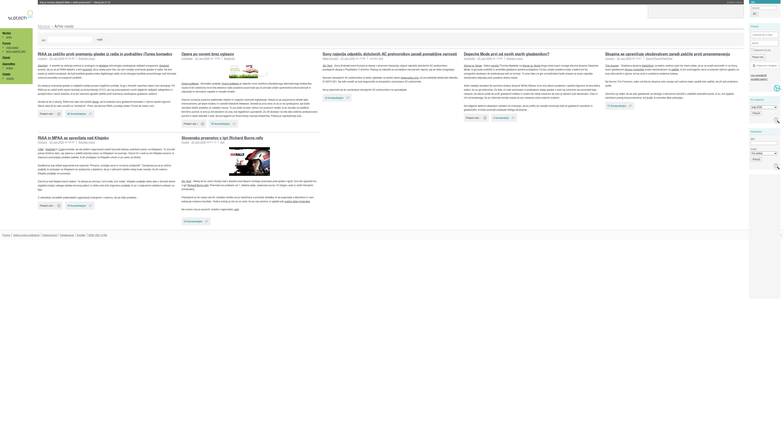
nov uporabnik (759, 75)
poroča (495, 65)
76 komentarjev (220, 124)
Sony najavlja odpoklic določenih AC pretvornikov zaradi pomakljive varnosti (390, 54)
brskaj (9, 67)
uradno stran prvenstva (297, 201)
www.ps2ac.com (410, 77)
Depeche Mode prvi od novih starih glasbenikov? (506, 54)
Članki (6, 57)
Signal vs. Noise (473, 65)
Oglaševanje (67, 235)
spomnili (87, 69)
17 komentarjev (616, 106)
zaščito (675, 69)
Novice (6, 33)
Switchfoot (647, 65)
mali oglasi (12, 47)
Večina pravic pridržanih (26, 235)
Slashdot (43, 65)
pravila (10, 78)
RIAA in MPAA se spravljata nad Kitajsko (73, 137)
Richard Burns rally (197, 185)
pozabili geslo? (759, 79)
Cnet (61, 149)
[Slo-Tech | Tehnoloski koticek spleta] (21, 16)
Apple (95, 101)
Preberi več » (47, 113)
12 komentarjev (334, 98)
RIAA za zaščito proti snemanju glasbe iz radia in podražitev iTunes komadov (105, 54)
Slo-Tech (327, 65)
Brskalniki (229, 58)
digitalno (104, 65)
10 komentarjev (76, 205)
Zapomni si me (762, 50)
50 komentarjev (76, 114)
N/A (381, 58)
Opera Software (230, 83)
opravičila (638, 69)
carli (236, 209)
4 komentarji (501, 118)
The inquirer (612, 65)
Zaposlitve (8, 64)
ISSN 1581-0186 (97, 235)
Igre (222, 142)
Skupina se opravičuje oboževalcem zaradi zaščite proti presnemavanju (667, 54)
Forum (6, 43)
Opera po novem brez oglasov (208, 54)
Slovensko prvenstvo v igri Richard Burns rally (222, 137)
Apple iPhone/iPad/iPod (659, 58)
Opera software (190, 83)
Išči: (44, 40)
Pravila (6, 235)
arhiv (9, 37)
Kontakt (81, 235)
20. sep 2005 (57, 58)
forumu (629, 69)
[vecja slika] (249, 70)
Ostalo (6, 74)
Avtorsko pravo (86, 58)
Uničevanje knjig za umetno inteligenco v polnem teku (79, 2)
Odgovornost (49, 235)
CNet (40, 149)
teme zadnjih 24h (16, 51)
